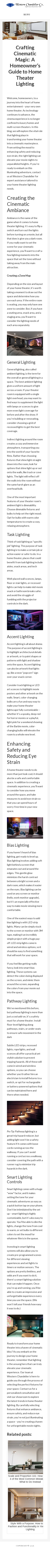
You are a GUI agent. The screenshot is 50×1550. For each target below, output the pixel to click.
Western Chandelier (25, 5)
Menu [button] (27, 14)
